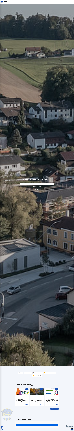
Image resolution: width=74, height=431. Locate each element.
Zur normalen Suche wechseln (37, 186)
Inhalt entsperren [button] (37, 425)
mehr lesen (26, 404)
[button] (56, 385)
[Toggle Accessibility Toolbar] (2, 427)
